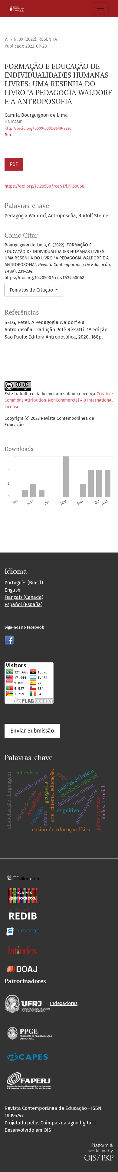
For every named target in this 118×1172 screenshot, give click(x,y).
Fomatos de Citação (32, 290)
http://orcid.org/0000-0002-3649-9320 (38, 128)
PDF (14, 164)
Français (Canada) (24, 597)
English (12, 590)
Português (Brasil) (24, 583)
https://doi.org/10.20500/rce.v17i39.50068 (44, 186)
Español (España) (23, 604)
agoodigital (80, 1123)
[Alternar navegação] (100, 8)
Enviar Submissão (32, 730)
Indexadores (63, 1003)
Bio (8, 135)
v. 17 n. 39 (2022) (20, 39)
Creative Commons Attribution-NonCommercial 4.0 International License (59, 400)
